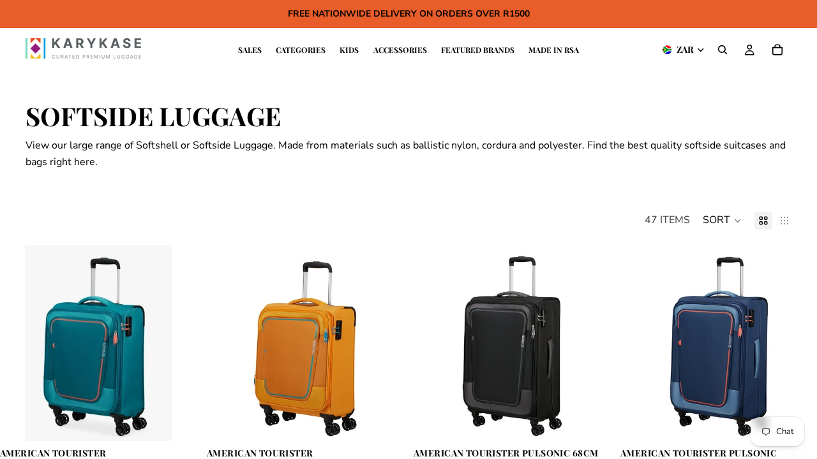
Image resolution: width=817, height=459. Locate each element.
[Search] (722, 50)
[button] (722, 221)
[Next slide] (177, 343)
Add (187, 421)
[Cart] (777, 50)
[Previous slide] (19, 343)
